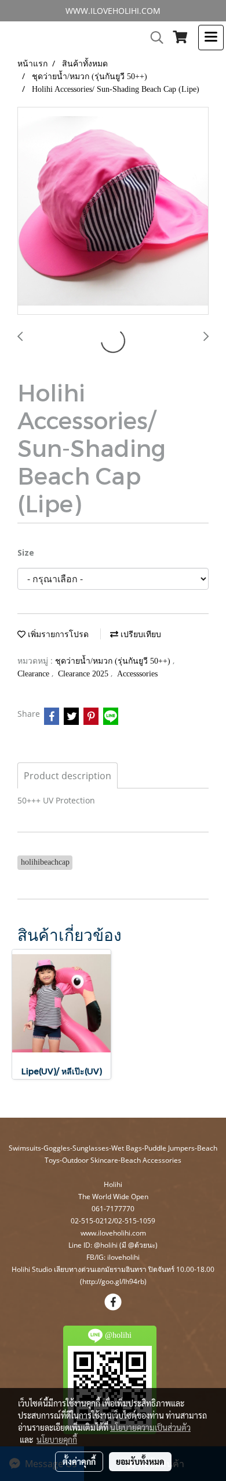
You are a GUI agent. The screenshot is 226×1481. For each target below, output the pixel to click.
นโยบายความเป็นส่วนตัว (150, 1427)
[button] (153, 37)
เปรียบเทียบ (139, 634)
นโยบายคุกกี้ (57, 1439)
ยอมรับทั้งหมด (140, 1461)
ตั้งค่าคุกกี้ (79, 1461)
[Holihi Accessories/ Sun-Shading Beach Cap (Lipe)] (113, 211)
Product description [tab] (67, 775)
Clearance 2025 (84, 673)
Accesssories (137, 673)
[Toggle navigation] (211, 37)
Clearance (34, 673)
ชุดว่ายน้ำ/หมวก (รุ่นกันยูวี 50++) (114, 661)
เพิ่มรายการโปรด (57, 634)
